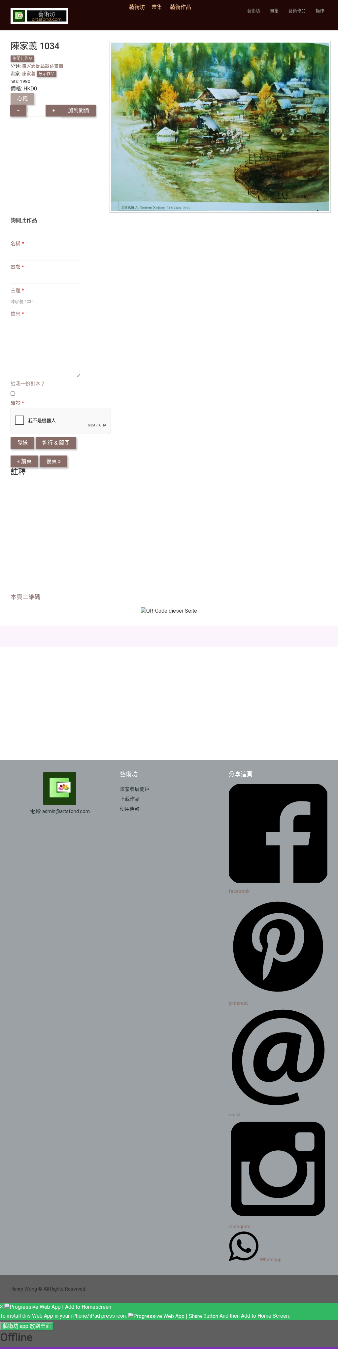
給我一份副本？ (28, 384)
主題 (17, 290)
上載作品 (130, 799)
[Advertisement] (169, 536)
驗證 (17, 403)
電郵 (17, 267)
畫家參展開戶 (135, 789)
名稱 (17, 244)
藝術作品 (180, 7)
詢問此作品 (22, 58)
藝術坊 (139, 7)
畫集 (157, 7)
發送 (22, 443)
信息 (17, 314)
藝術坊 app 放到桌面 (27, 1326)
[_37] (220, 126)
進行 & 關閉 (56, 443)
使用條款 (130, 809)
